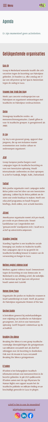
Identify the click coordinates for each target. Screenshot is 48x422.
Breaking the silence (11, 336)
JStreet (6, 212)
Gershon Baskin (9, 310)
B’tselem (6, 365)
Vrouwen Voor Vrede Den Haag (14, 91)
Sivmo (5, 111)
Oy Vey (5, 134)
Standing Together (10, 238)
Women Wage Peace (11, 290)
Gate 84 (6, 65)
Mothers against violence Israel (15, 264)
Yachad (5, 183)
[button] (5, 5)
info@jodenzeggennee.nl (24, 409)
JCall (4, 157)
